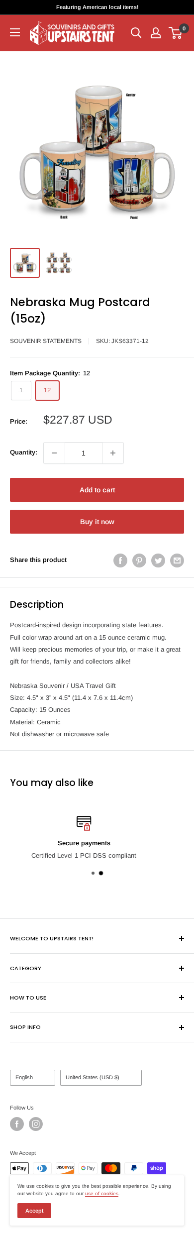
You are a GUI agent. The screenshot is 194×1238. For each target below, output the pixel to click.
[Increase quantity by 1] (112, 453)
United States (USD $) (92, 1077)
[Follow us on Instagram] (36, 1124)
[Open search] (136, 32)
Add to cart (97, 490)
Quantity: (23, 452)
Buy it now (97, 522)
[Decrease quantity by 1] (54, 453)
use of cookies (101, 1193)
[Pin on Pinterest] (139, 560)
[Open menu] (15, 32)
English (24, 1077)
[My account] (156, 32)
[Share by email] (177, 560)
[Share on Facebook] (120, 560)
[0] (176, 33)
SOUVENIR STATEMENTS (46, 341)
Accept (34, 1211)
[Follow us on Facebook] (17, 1124)
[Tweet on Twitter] (158, 560)
